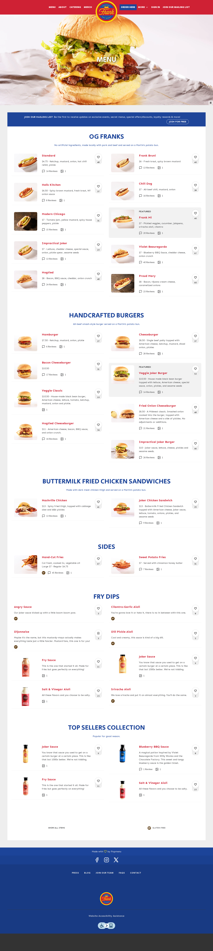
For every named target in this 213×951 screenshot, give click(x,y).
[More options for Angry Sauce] (98, 608)
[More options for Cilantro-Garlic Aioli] (195, 608)
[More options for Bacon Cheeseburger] (98, 364)
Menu (52, 7)
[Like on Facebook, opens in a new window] (97, 860)
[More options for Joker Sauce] (195, 658)
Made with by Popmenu (61, 851)
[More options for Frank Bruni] (195, 157)
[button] (143, 7)
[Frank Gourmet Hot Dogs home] (106, 12)
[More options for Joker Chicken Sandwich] (195, 501)
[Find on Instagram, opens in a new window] (106, 860)
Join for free (177, 121)
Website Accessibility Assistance (106, 916)
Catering (75, 7)
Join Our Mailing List (176, 7)
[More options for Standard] (98, 157)
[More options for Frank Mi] (195, 213)
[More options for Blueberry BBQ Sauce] (195, 748)
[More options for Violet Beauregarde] (195, 248)
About (63, 7)
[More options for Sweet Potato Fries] (195, 558)
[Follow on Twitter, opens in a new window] (116, 860)
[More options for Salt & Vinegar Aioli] (98, 690)
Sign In (155, 7)
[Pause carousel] (210, 102)
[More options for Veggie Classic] (98, 392)
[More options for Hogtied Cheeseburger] (98, 424)
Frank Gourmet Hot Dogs (106, 898)
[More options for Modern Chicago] (98, 215)
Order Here (128, 7)
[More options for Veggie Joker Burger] (195, 368)
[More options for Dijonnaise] (98, 633)
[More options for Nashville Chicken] (98, 501)
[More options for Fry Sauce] (98, 661)
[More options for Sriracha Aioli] (195, 690)
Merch (88, 7)
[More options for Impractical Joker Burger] (195, 443)
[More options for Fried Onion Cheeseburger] (195, 407)
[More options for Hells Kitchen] (98, 186)
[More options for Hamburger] (98, 336)
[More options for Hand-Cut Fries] (98, 558)
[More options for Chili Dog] (195, 185)
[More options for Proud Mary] (195, 277)
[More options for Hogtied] (98, 273)
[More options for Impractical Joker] (98, 244)
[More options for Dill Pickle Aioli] (195, 633)
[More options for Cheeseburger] (195, 336)
